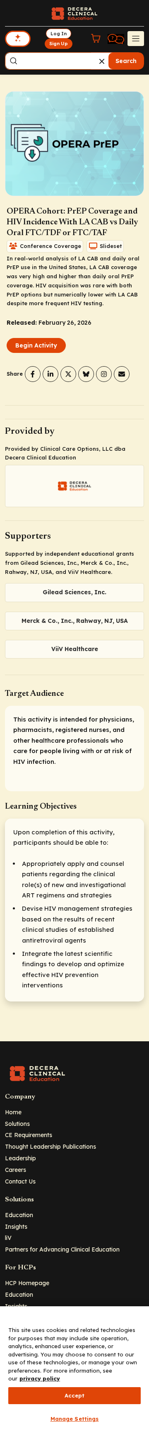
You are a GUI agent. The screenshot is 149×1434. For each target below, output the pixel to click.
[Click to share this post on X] (68, 374)
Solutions (17, 1123)
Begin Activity (36, 345)
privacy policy (39, 1378)
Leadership (20, 1158)
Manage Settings (74, 1418)
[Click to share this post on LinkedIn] (50, 374)
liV (8, 1237)
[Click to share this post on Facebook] (33, 374)
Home (13, 1112)
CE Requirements (28, 1134)
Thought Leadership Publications (50, 1146)
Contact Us (20, 1181)
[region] (74, 1370)
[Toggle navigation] (135, 38)
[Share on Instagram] (104, 374)
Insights (16, 1226)
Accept (75, 1395)
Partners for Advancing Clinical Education (62, 1249)
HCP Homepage (27, 1282)
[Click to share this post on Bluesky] (86, 374)
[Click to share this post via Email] (122, 374)
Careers (15, 1169)
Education (19, 1214)
